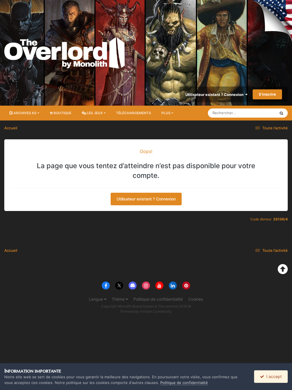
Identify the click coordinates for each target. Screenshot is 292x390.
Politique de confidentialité (158, 299)
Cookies (195, 299)
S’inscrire (267, 94)
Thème (119, 299)
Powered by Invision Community (146, 311)
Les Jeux (95, 113)
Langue (96, 299)
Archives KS (25, 113)
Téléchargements (133, 113)
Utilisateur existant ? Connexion (215, 94)
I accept (273, 376)
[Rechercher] (281, 113)
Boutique (62, 113)
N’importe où (257, 113)
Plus (166, 113)
